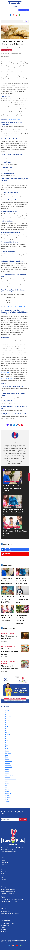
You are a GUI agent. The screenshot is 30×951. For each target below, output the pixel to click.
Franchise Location (5, 870)
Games (7, 751)
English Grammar (9, 735)
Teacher (7, 795)
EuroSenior (3, 931)
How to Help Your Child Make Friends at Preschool (7, 618)
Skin (6, 785)
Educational (7, 505)
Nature (7, 769)
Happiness (8, 753)
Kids (5, 481)
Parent (7, 773)
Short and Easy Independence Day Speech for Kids (9, 651)
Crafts (6, 726)
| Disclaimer (12, 941)
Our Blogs (3, 874)
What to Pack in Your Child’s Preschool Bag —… (7, 580)
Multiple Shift (8, 767)
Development (8, 731)
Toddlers (7, 797)
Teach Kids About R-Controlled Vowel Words (22, 599)
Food (6, 47)
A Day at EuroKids (5, 911)
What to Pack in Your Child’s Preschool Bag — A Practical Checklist (12, 488)
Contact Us (3, 872)
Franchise (7, 747)
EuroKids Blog (5, 372)
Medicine (7, 763)
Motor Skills (8, 765)
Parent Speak (4, 862)
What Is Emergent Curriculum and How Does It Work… (22, 580)
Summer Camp (8, 793)
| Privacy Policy (6, 941)
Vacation (7, 801)
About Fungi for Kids (14, 119)
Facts (6, 739)
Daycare (7, 729)
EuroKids (5, 53)
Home (2, 47)
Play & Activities (9, 775)
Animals (7, 710)
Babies (7, 714)
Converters (3, 879)
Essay (6, 737)
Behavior (7, 720)
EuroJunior (3, 929)
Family (7, 741)
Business (7, 723)
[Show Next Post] (27, 21)
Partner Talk (4, 864)
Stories (7, 791)
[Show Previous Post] (24, 21)
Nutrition (7, 771)
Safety (7, 781)
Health (6, 755)
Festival (3, 646)
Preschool (16, 481)
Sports (7, 789)
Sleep (6, 787)
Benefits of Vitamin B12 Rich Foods (17, 307)
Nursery (3, 927)
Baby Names (8, 716)
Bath (6, 718)
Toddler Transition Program (7, 923)
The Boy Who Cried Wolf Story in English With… (7, 599)
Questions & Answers (10, 779)
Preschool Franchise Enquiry (8, 891)
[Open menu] (2, 15)
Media (2, 875)
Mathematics (8, 761)
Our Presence (4, 868)
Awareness (8, 712)
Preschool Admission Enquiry (8, 889)
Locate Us (3, 866)
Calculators (3, 877)
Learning (10, 481)
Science (9, 50)
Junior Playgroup (5, 925)
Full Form (7, 749)
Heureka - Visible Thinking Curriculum (10, 913)
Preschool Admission (7, 378)
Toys (6, 799)
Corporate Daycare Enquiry (7, 893)
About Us (3, 860)
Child (6, 526)
